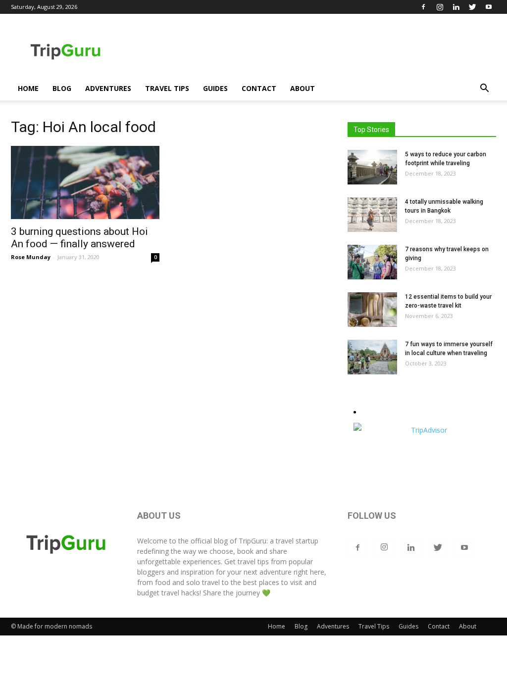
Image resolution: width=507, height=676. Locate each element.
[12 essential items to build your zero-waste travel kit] (372, 309)
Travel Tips (167, 88)
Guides (215, 88)
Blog (61, 88)
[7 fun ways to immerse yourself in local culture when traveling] (372, 357)
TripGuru (252, 540)
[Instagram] (439, 7)
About (302, 88)
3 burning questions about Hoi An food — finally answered (79, 237)
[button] (484, 89)
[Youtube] (488, 7)
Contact (259, 88)
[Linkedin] (456, 7)
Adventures (108, 88)
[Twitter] (472, 7)
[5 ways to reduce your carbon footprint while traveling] (372, 167)
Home (28, 88)
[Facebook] (423, 7)
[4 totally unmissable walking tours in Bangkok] (372, 214)
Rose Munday (31, 257)
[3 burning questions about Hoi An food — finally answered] (85, 182)
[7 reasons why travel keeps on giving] (372, 262)
